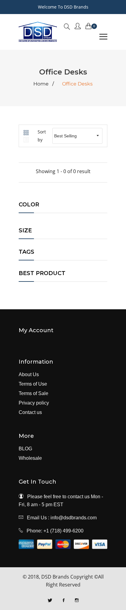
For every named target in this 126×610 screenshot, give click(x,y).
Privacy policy (34, 403)
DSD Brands (55, 576)
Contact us (30, 412)
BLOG (25, 448)
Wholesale (30, 458)
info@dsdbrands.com (73, 517)
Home (41, 84)
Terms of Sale (33, 393)
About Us (29, 374)
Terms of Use (33, 384)
